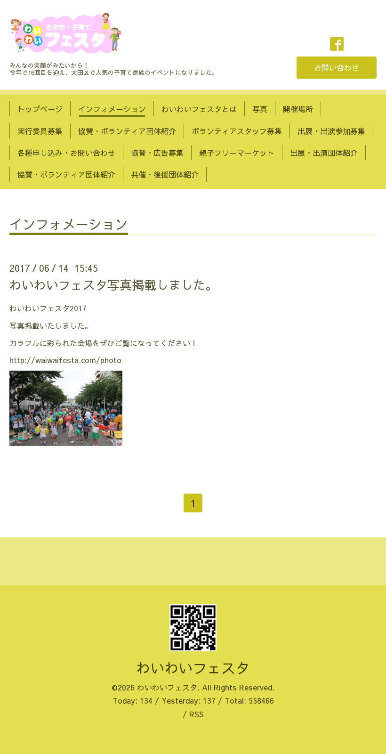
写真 (259, 109)
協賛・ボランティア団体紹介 (127, 131)
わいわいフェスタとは (199, 109)
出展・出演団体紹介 (324, 152)
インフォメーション (112, 109)
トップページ (40, 109)
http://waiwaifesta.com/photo (65, 360)
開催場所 (298, 109)
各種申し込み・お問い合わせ (66, 152)
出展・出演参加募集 (331, 131)
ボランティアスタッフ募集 (237, 131)
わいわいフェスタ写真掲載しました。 (113, 284)
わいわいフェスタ (193, 667)
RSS (196, 714)
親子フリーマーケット (236, 152)
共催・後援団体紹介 (165, 174)
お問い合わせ (336, 67)
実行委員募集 (40, 131)
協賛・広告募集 (157, 152)
